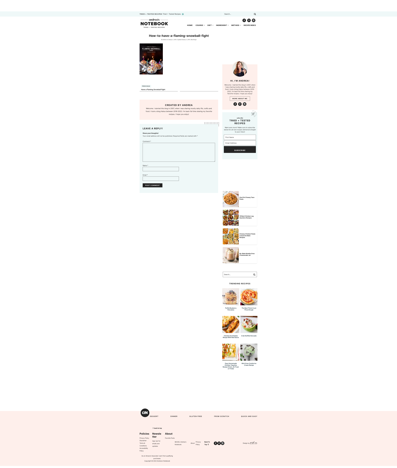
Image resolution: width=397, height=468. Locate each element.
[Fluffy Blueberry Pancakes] (230, 304)
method (235, 25)
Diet (209, 25)
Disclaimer (143, 440)
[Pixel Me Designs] (253, 443)
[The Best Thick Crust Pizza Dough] (248, 304)
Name (145, 165)
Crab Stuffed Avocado (249, 336)
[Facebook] (244, 20)
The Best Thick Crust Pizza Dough (249, 309)
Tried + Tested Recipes (160, 14)
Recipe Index (250, 25)
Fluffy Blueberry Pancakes (230, 309)
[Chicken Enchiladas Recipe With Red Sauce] (230, 332)
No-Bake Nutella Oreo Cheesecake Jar (247, 254)
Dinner (174, 416)
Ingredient (221, 25)
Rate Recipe (194, 39)
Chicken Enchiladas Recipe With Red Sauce (231, 336)
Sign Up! (155, 441)
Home (190, 25)
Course (199, 25)
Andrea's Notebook (154, 23)
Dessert (154, 416)
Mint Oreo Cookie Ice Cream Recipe (249, 364)
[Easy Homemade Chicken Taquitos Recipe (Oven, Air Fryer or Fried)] (230, 360)
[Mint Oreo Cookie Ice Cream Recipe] (248, 360)
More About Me (239, 98)
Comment (147, 141)
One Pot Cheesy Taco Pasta (246, 198)
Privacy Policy (144, 438)
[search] (254, 14)
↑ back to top (157, 428)
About (193, 443)
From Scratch (221, 416)
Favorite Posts (170, 438)
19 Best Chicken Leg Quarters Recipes (246, 217)
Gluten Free (195, 416)
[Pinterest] (249, 20)
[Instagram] (253, 20)
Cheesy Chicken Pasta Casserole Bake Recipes (247, 235)
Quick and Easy (249, 416)
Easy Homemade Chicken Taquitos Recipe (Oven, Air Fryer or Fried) (231, 365)
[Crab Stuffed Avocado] (248, 332)
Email (145, 175)
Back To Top (207, 443)
